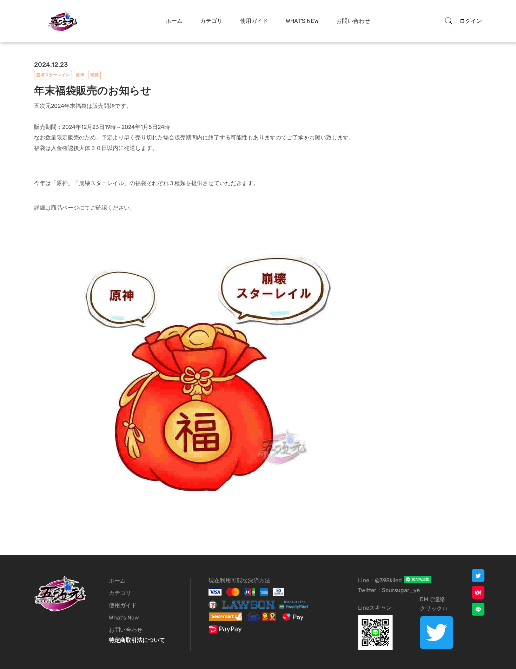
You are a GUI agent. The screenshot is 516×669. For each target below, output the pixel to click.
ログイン (470, 21)
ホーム (174, 21)
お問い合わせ (353, 21)
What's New (302, 21)
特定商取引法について (137, 640)
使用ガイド (254, 21)
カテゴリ (211, 21)
